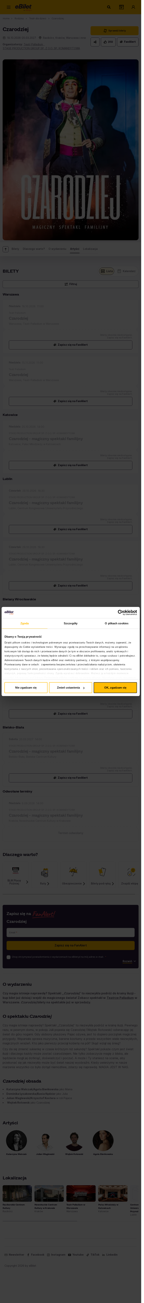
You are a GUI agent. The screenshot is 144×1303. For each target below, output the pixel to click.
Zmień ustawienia (68, 687)
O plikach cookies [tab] (116, 623)
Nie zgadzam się (26, 687)
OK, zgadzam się (115, 687)
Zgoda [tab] (24, 623)
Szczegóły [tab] (70, 623)
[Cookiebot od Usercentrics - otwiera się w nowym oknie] (120, 612)
